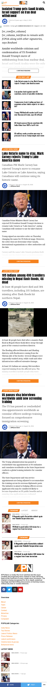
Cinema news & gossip (10, 642)
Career (3, 608)
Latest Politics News (9, 633)
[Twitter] (9, 589)
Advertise (5, 613)
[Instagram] (14, 589)
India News (5, 628)
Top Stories (5, 631)
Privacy (4, 616)
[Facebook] (4, 589)
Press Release (7, 636)
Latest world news (8, 639)
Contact (4, 610)
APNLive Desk (15, 186)
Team (3, 605)
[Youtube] (20, 589)
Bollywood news (7, 645)
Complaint (5, 619)
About (3, 602)
